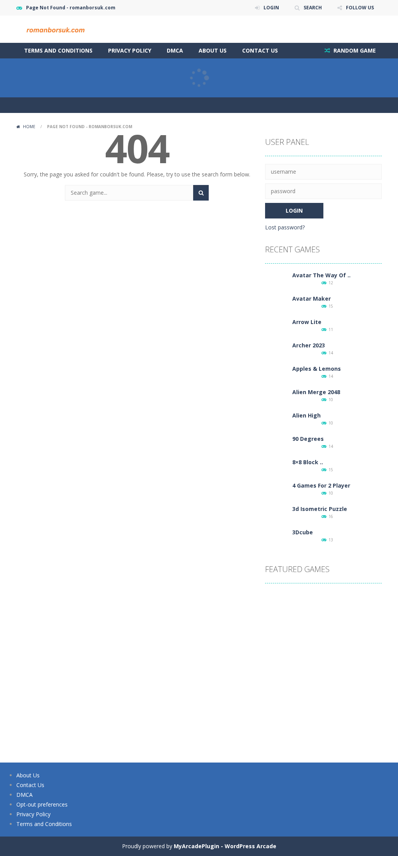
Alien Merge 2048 (316, 392)
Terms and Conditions (58, 50)
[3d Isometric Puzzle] (276, 516)
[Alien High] (276, 422)
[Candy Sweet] (362, 727)
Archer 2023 (308, 345)
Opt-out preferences (42, 804)
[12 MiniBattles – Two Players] (284, 649)
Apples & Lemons (316, 368)
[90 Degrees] (276, 446)
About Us (213, 50)
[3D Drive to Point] (362, 610)
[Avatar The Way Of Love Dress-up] (276, 282)
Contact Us (260, 50)
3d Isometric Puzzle (319, 509)
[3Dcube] (276, 539)
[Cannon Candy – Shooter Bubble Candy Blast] (323, 649)
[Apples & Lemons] (276, 376)
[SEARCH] (201, 193)
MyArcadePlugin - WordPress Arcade (225, 846)
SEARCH (313, 7)
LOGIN (271, 7)
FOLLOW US (360, 7)
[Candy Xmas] (362, 649)
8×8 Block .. (307, 462)
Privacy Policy (129, 50)
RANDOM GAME (354, 50)
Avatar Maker (311, 298)
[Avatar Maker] (276, 306)
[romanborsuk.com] (55, 28)
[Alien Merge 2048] (276, 399)
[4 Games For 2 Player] (276, 493)
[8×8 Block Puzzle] (276, 469)
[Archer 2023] (276, 352)
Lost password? (285, 227)
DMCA (175, 50)
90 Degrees (308, 438)
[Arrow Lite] (276, 329)
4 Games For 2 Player (321, 485)
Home (29, 126)
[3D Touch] (323, 688)
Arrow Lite (306, 322)
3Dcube (302, 532)
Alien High (306, 415)
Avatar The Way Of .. (321, 275)
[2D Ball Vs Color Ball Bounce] (284, 727)
